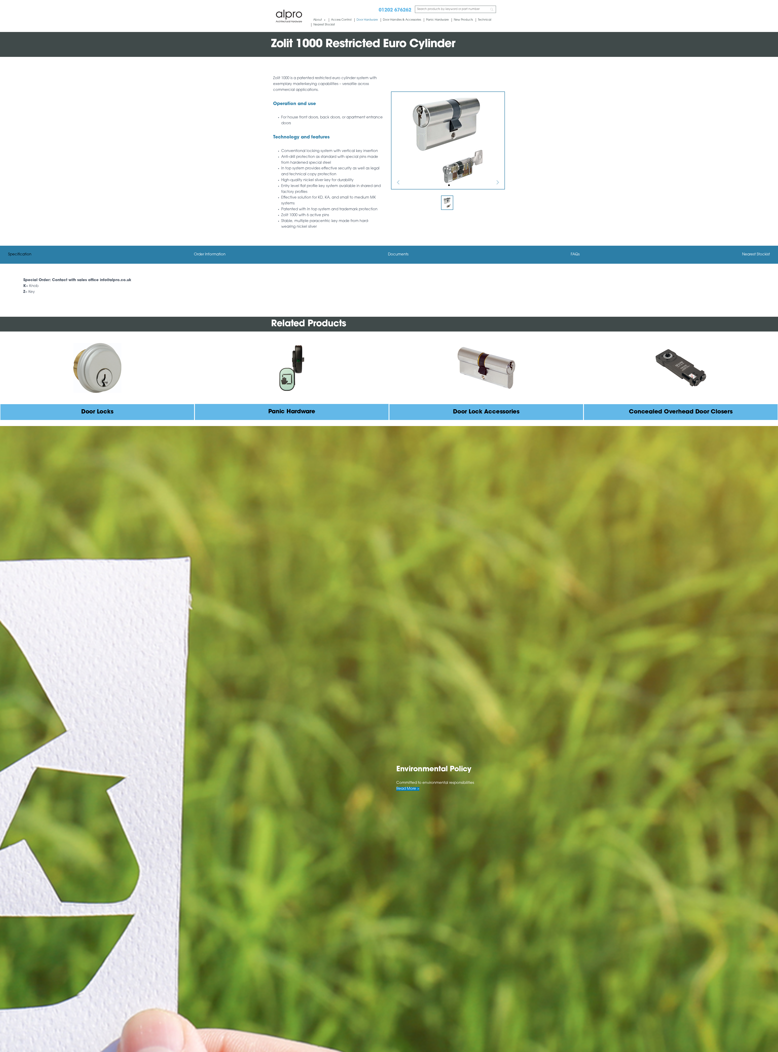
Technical (484, 19)
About (317, 19)
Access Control (341, 19)
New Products (463, 19)
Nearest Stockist (324, 24)
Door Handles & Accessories (402, 19)
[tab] (19, 255)
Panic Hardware (437, 19)
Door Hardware (367, 19)
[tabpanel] (389, 286)
